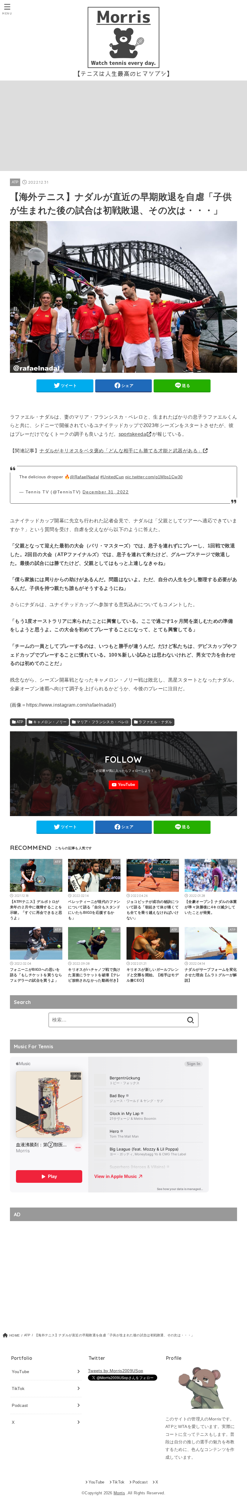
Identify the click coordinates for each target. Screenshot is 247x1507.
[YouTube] (123, 784)
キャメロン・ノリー (50, 722)
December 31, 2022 (106, 491)
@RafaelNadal (84, 476)
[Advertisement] (123, 126)
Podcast (20, 1405)
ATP (15, 182)
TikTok (18, 1388)
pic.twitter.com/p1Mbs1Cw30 (154, 476)
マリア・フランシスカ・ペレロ (103, 722)
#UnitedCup (112, 476)
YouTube (20, 1371)
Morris (119, 1493)
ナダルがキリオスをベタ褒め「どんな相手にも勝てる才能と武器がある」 (120, 450)
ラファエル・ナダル (155, 722)
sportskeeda (132, 434)
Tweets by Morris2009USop (115, 1370)
